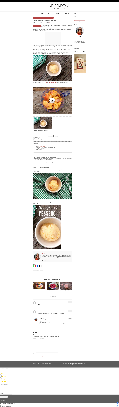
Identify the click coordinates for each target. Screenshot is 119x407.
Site (33, 353)
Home (34, 0)
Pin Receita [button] (56, 136)
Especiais (75, 13)
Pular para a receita (37, 25)
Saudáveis (41, 17)
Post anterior (37, 275)
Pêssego (41, 270)
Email (34, 351)
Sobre (37, 0)
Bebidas (57, 13)
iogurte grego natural (41, 146)
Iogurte (38, 270)
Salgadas (49, 13)
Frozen (34, 270)
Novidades (41, 0)
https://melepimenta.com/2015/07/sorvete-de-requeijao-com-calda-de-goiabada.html (52, 326)
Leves (38, 17)
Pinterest (55, 202)
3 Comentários (51, 22)
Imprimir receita (50, 136)
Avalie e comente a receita (3, 396)
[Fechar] (0, 405)
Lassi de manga (44, 82)
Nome (34, 348)
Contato (54, 0)
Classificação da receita (37, 338)
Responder (70, 318)
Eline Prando (44, 254)
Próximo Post (68, 275)
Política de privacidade (47, 0)
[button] (34, 133)
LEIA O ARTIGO (77, 51)
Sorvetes (50, 17)
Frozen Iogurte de (51, 82)
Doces (42, 13)
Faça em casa (66, 13)
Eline (80, 36)
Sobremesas (46, 17)
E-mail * (1, 393)
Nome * (1, 391)
